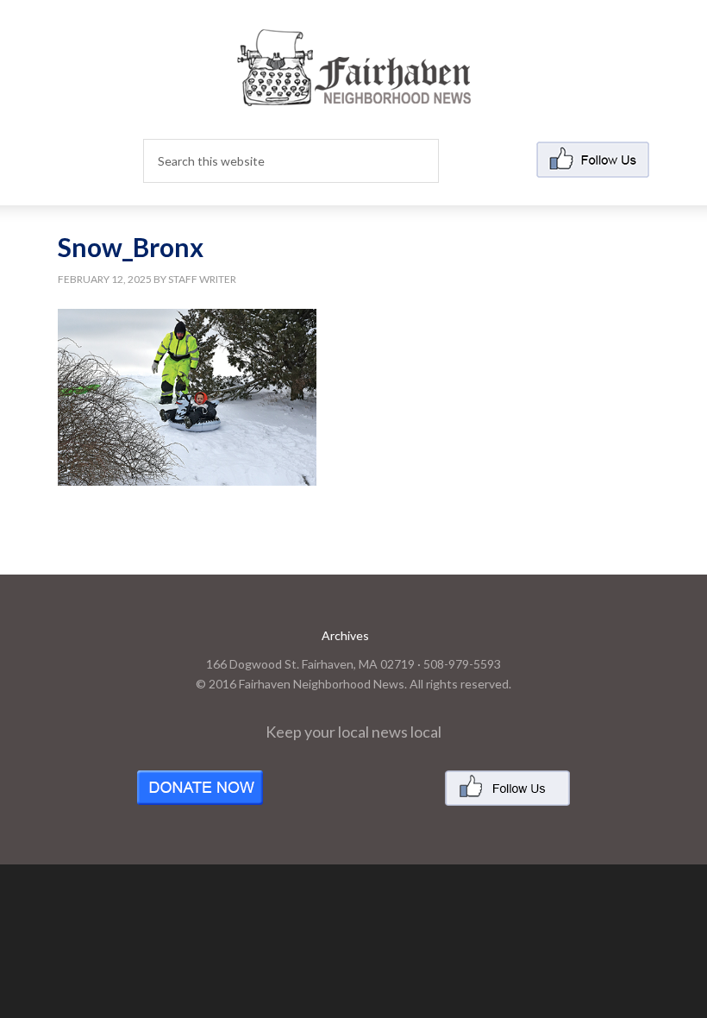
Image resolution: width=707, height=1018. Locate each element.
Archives (345, 635)
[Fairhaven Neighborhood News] (354, 92)
